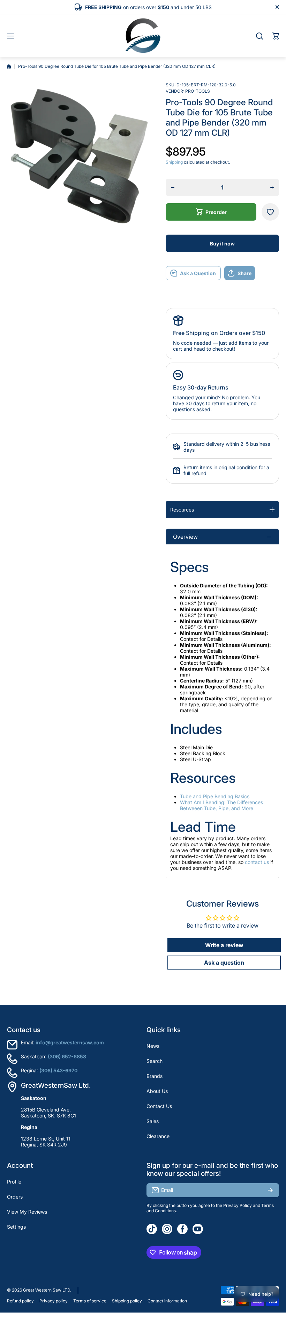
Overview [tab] (185, 536)
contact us (257, 862)
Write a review (224, 945)
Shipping (174, 162)
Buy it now (222, 243)
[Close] (277, 7)
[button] (275, 36)
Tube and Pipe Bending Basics (214, 796)
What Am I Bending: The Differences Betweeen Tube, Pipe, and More (221, 805)
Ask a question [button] (224, 962)
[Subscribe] (270, 1190)
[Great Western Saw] (143, 35)
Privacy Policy (237, 1205)
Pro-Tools (197, 91)
